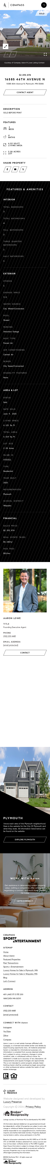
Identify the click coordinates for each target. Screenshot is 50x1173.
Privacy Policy (33, 1106)
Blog (5, 977)
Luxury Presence (12, 1101)
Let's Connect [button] (25, 901)
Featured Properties (11, 959)
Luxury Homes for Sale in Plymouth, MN (20, 970)
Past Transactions (10, 963)
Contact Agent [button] (25, 92)
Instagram (7, 1027)
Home (5, 952)
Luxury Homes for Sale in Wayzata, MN (20, 974)
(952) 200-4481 (9, 636)
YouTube (7, 1031)
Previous (8, 54)
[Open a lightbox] (5, 46)
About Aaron (9, 956)
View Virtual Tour (25, 672)
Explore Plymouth (25, 839)
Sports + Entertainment (13, 967)
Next (13, 54)
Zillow (5, 1035)
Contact (25, 653)
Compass (7, 1039)
